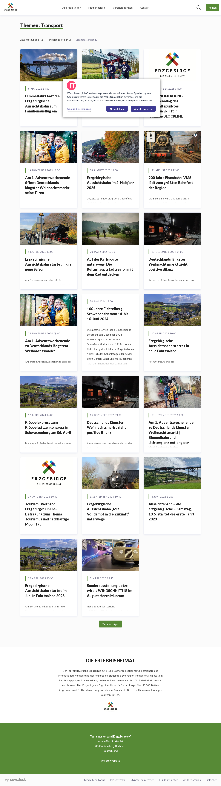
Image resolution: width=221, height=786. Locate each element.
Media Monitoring (94, 779)
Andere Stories (192, 779)
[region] (111, 98)
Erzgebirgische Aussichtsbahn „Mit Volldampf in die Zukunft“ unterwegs (108, 511)
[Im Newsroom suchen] (198, 7)
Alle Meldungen (71, 7)
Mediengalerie (97, 7)
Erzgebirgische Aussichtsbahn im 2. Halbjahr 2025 (110, 182)
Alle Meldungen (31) (32, 39)
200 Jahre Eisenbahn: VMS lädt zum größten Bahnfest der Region (171, 182)
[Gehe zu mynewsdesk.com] (16, 780)
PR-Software (118, 779)
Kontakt (144, 7)
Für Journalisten (168, 779)
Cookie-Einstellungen (79, 108)
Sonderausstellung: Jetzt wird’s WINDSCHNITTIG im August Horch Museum (109, 590)
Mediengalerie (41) (60, 39)
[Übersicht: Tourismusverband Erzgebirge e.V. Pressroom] (10, 7)
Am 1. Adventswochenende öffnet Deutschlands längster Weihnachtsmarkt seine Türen (47, 185)
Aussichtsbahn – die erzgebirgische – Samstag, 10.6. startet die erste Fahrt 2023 (172, 511)
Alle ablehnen (117, 108)
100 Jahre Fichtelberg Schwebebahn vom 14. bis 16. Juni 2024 (107, 314)
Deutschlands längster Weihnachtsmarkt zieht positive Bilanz (168, 264)
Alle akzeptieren (143, 108)
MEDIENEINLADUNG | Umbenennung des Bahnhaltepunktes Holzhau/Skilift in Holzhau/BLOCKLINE (166, 106)
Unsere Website (110, 760)
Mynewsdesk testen (142, 779)
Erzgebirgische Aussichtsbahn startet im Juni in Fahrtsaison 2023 (46, 590)
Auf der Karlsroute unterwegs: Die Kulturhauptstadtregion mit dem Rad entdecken (110, 267)
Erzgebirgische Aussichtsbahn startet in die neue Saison (48, 264)
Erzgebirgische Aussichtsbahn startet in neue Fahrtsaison (169, 346)
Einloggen (211, 779)
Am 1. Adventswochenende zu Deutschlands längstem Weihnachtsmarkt (47, 346)
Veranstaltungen (123, 7)
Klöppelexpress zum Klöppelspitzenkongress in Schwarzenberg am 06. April (48, 427)
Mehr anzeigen (110, 624)
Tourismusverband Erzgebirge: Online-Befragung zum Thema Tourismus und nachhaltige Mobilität (47, 514)
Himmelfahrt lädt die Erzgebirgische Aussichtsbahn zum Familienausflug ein (42, 103)
